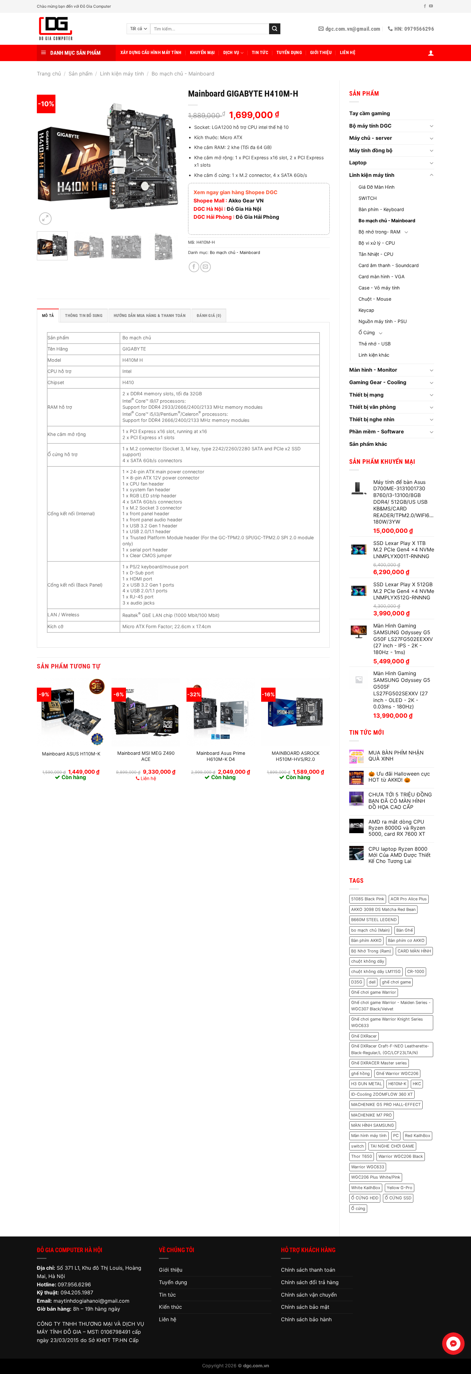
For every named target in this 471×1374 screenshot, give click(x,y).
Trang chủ (49, 73)
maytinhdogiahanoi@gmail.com (91, 1301)
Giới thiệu (321, 52)
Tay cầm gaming (369, 113)
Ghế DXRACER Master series (379, 1063)
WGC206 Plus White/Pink (375, 1177)
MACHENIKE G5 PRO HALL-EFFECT (386, 1104)
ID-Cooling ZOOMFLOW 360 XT (382, 1094)
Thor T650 (361, 1156)
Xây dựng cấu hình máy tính (151, 52)
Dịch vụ (231, 52)
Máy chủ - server (370, 138)
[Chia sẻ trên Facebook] (194, 267)
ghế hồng (360, 1073)
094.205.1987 (77, 1292)
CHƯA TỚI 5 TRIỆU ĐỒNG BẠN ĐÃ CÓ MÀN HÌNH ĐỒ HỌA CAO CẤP (400, 801)
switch (357, 1146)
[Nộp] (274, 28)
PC (396, 1135)
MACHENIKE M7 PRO (371, 1115)
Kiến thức (170, 1307)
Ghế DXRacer (364, 1036)
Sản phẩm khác (368, 444)
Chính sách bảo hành (306, 1319)
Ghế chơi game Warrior (373, 992)
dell (372, 982)
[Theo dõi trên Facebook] (425, 6)
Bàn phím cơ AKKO (406, 940)
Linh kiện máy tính (122, 73)
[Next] (167, 156)
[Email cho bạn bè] (205, 267)
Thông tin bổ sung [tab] (83, 315)
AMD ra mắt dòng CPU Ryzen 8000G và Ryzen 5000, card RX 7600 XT (396, 828)
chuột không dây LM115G (376, 971)
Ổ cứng (358, 1208)
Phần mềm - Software (376, 431)
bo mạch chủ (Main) (370, 930)
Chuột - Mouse (375, 299)
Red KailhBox (417, 1135)
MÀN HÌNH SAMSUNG (372, 1125)
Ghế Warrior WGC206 (397, 1073)
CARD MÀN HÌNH (414, 951)
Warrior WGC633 (367, 1167)
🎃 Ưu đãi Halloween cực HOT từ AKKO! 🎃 (399, 777)
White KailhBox (365, 1187)
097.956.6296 (74, 1284)
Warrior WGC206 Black (400, 1156)
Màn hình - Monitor (373, 370)
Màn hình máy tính (369, 1135)
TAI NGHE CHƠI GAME (392, 1146)
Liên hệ (347, 52)
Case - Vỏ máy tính (379, 287)
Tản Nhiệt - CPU (376, 254)
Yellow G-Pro (399, 1187)
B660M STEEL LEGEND (374, 919)
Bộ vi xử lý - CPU (377, 243)
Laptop (358, 162)
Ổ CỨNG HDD (364, 1198)
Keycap (366, 310)
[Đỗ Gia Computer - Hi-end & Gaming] (77, 29)
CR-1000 (415, 971)
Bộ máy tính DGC (370, 125)
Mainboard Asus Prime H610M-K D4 (220, 756)
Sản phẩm (81, 73)
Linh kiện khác (374, 355)
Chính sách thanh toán (308, 1270)
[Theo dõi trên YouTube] (431, 6)
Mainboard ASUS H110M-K (71, 753)
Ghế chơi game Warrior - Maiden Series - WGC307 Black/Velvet (391, 1005)
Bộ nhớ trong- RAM (380, 231)
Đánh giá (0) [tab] (209, 315)
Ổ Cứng (367, 332)
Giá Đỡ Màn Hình (377, 187)
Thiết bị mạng (366, 394)
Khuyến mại (202, 52)
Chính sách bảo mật (305, 1307)
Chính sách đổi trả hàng (310, 1282)
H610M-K (397, 1083)
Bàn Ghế (404, 930)
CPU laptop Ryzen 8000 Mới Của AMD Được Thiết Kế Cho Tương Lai (399, 855)
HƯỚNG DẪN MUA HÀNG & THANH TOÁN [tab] (150, 315)
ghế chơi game (396, 982)
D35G (356, 982)
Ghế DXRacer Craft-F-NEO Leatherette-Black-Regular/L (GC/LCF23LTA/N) (390, 1049)
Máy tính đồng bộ (370, 150)
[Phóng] (45, 218)
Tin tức (260, 52)
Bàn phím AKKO (366, 940)
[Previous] (48, 156)
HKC (417, 1083)
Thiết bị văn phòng (372, 407)
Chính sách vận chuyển (309, 1294)
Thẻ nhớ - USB (375, 343)
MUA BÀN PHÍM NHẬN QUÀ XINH (396, 756)
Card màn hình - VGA (382, 276)
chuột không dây (367, 961)
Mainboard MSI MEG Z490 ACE (146, 756)
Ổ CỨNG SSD (398, 1198)
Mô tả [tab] (48, 315)
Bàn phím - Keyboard (381, 209)
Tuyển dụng (289, 52)
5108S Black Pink (367, 898)
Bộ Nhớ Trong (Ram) (371, 951)
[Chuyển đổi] (431, 126)
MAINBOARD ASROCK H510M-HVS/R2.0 (295, 756)
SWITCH (368, 198)
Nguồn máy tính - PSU (383, 321)
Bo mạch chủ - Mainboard (183, 73)
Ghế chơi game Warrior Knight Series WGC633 (387, 1022)
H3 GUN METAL (366, 1083)
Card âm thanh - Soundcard (389, 265)
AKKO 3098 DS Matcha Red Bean (383, 909)
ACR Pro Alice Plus (409, 898)
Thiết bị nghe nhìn (371, 419)
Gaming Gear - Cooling (377, 382)
